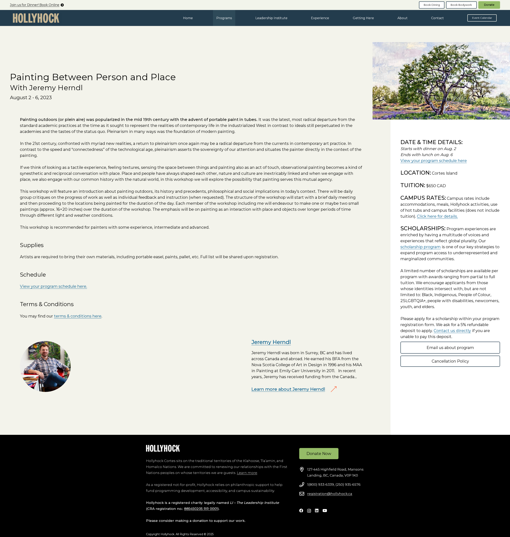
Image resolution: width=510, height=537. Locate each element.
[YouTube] (325, 511)
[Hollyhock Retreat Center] (36, 18)
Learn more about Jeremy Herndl (288, 389)
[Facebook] (301, 511)
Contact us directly (452, 330)
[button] (234, 18)
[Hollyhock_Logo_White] (163, 448)
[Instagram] (309, 511)
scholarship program (420, 246)
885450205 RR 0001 (201, 509)
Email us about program (450, 347)
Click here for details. (437, 216)
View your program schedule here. (53, 286)
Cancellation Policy (450, 361)
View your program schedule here (433, 160)
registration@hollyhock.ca (329, 494)
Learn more (247, 473)
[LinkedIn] (317, 511)
